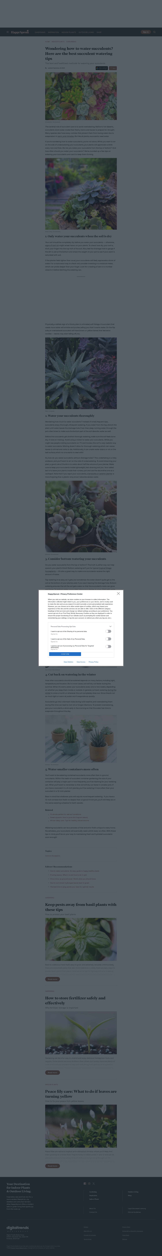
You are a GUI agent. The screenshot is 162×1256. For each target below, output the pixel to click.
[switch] (108, 631)
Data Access (81, 662)
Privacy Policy (93, 662)
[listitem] (81, 626)
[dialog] (81, 628)
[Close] (119, 594)
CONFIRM (65, 654)
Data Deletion (68, 662)
